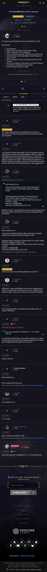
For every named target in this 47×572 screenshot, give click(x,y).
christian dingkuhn (36, 385)
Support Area (30, 16)
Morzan (20, 19)
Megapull (12, 327)
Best (22, 97)
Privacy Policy (23, 519)
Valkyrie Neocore (34, 74)
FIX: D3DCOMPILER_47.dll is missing (27, 105)
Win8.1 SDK (30, 332)
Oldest (15, 97)
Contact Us (23, 523)
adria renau (18, 22)
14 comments (23, 93)
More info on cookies (30, 566)
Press (23, 510)
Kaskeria (12, 180)
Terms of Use (23, 514)
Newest (6, 97)
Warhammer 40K (18, 16)
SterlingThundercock (37, 438)
